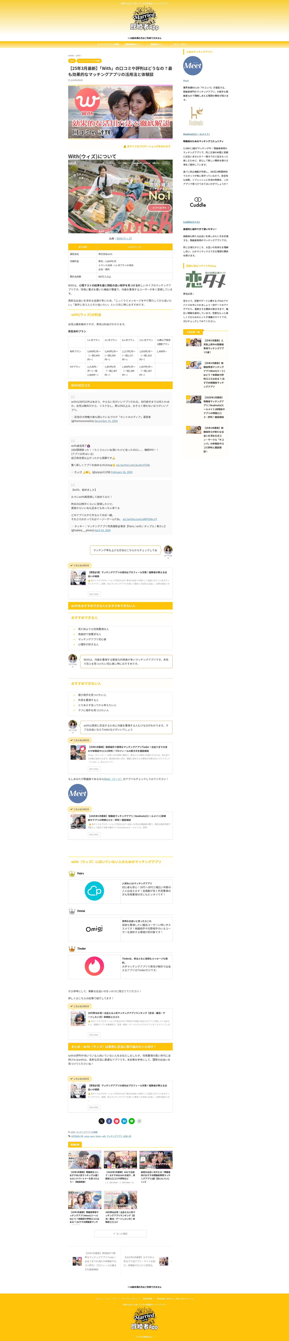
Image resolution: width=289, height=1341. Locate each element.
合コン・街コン (181, 44)
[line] (132, 1121)
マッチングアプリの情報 (108, 44)
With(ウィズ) (124, 238)
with (104, 1136)
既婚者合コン (156, 44)
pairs (92, 1136)
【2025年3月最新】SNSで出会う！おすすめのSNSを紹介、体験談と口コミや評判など (120, 1175)
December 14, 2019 (105, 421)
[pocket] (117, 1121)
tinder (98, 1136)
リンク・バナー (111, 1298)
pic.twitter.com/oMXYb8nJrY (140, 519)
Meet (186, 80)
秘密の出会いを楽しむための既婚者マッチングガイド (144, 1304)
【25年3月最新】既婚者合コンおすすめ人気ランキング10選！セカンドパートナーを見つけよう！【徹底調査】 (84, 1176)
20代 (73, 1132)
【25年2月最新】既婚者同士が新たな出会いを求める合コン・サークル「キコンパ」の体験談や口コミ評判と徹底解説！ (214, 439)
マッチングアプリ (114, 1136)
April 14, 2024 (102, 530)
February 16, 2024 (121, 472)
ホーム (98, 1298)
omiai (86, 1136)
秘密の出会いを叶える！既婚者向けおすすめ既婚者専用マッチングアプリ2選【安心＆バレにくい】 (155, 1176)
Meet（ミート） (113, 779)
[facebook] (109, 1121)
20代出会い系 (77, 1136)
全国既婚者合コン (132, 44)
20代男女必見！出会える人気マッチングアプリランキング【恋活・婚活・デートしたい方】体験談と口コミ (120, 1216)
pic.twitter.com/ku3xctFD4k (133, 465)
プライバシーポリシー (130, 1298)
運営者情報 (147, 1298)
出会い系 (127, 1136)
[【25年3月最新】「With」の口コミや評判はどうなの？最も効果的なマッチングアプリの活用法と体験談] (124, 1121)
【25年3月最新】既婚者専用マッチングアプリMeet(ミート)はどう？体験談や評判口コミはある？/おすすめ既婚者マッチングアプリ (84, 1218)
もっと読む (122, 1233)
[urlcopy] (139, 1121)
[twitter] (102, 1121)
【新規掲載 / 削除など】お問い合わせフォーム (175, 1298)
